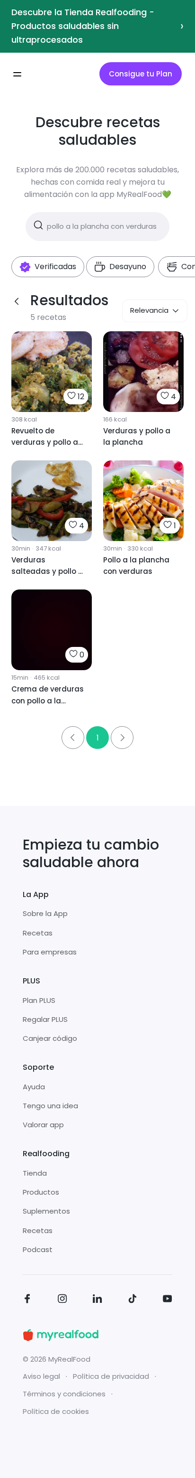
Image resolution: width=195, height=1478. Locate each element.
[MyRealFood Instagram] (62, 1300)
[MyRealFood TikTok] (132, 1300)
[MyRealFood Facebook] (27, 1300)
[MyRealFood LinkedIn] (97, 1300)
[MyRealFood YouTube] (167, 1300)
